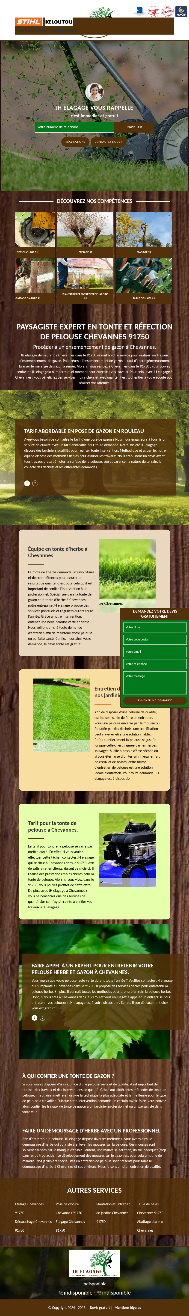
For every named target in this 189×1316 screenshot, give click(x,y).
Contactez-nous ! (108, 141)
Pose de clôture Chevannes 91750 (69, 1209)
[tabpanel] (95, 451)
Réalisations (75, 141)
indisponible (31, 30)
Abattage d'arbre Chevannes (150, 1226)
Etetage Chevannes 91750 (29, 1209)
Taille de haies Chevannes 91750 (150, 1209)
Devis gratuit (100, 1308)
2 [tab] (35, 483)
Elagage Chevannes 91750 (70, 1226)
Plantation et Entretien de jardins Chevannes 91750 (113, 1213)
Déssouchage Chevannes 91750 (33, 1226)
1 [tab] (27, 483)
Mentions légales (128, 1308)
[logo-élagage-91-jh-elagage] (94, 1263)
